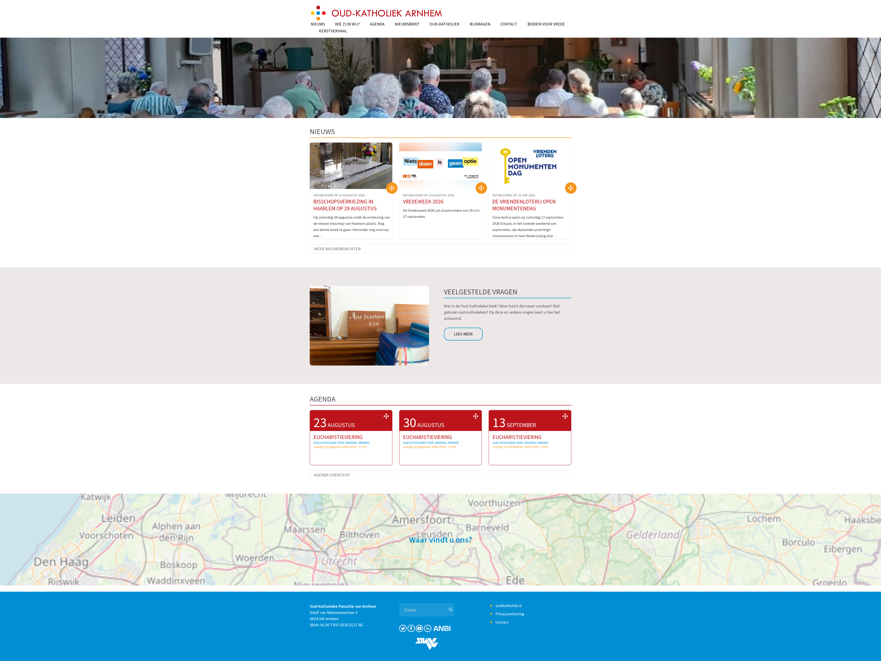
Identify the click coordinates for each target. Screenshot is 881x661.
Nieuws (318, 24)
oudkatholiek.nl (509, 605)
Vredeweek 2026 (423, 201)
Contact (508, 24)
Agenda (377, 24)
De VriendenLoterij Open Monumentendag (524, 205)
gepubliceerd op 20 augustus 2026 (339, 195)
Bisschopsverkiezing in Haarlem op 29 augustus (345, 205)
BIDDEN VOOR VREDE (546, 24)
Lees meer (463, 334)
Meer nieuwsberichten (337, 248)
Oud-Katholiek (444, 24)
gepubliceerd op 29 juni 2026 (513, 195)
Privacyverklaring (510, 613)
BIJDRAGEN (480, 24)
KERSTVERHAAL (333, 31)
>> (386, 416)
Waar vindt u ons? (440, 539)
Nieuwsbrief (407, 24)
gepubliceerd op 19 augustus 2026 (428, 195)
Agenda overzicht (332, 475)
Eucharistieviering (338, 437)
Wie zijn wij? (347, 24)
